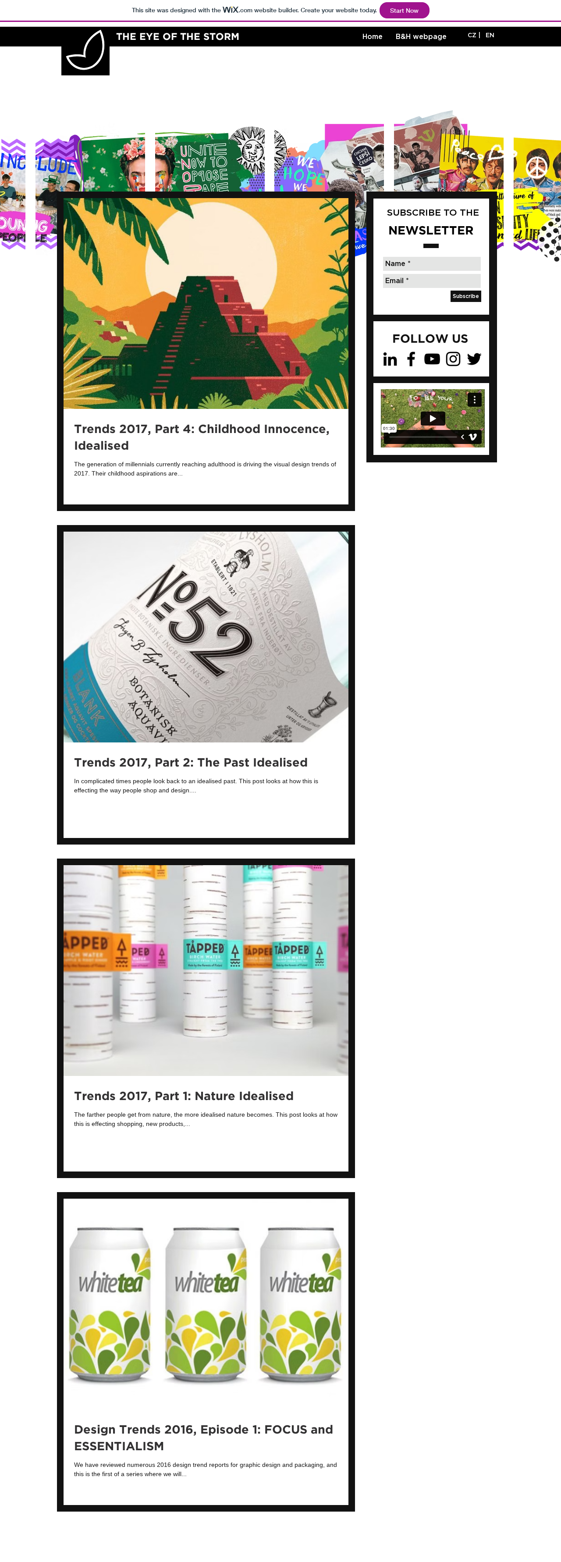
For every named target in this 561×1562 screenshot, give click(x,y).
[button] (489, 36)
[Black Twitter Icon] (474, 359)
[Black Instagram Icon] (453, 359)
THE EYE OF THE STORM (177, 37)
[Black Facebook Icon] (411, 359)
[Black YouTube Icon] (432, 359)
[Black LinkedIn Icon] (390, 359)
